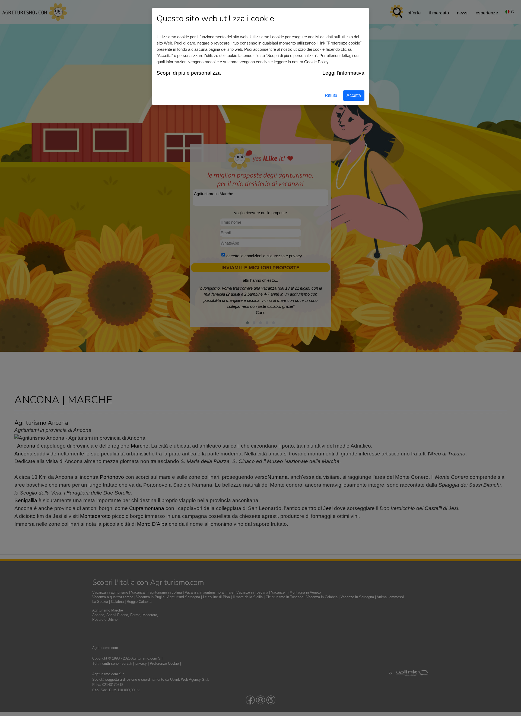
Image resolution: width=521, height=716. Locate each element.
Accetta (354, 95)
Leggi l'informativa (343, 73)
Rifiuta (331, 95)
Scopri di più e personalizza (189, 73)
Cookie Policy (316, 61)
